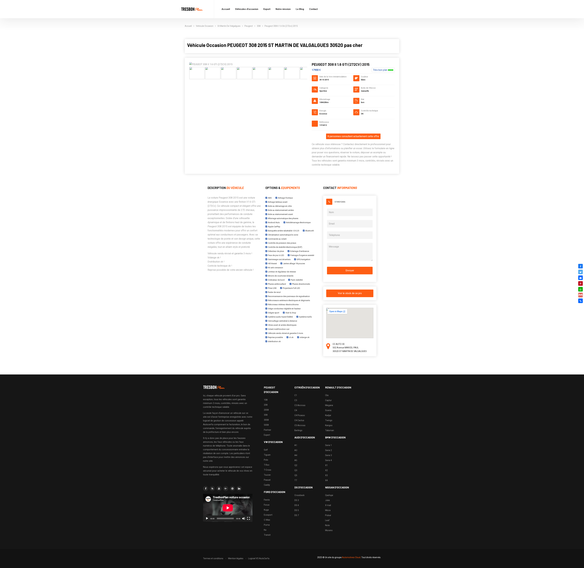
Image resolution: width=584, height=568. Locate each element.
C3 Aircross (299, 405)
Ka (265, 530)
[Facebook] (580, 266)
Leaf (327, 520)
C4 (295, 410)
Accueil (226, 9)
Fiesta (267, 500)
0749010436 (340, 202)
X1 (326, 465)
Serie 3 (328, 455)
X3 (326, 475)
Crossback (299, 495)
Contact (313, 9)
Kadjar (328, 415)
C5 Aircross (299, 425)
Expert (267, 435)
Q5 (295, 475)
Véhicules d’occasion (246, 9)
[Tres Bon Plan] (192, 9)
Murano (329, 530)
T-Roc (266, 465)
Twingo (328, 420)
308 (259, 26)
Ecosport (268, 515)
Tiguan (267, 455)
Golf (266, 450)
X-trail (328, 505)
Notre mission (283, 9)
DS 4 (296, 505)
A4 (295, 455)
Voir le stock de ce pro (350, 293)
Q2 (295, 465)
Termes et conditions (213, 558)
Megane (329, 405)
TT (295, 480)
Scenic (328, 410)
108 (266, 400)
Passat (267, 480)
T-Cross (267, 470)
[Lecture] (207, 518)
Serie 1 (328, 445)
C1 (295, 395)
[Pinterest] (580, 283)
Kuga (266, 510)
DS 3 (296, 500)
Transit (267, 535)
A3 (295, 450)
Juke (327, 500)
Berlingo (298, 430)
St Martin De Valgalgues (228, 26)
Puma (267, 525)
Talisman (329, 430)
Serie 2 (328, 450)
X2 (326, 470)
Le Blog (300, 9)
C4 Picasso (299, 415)
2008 (266, 410)
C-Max (267, 520)
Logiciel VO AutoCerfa (258, 558)
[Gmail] (580, 295)
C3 (295, 400)
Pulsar (328, 515)
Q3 (295, 470)
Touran (267, 475)
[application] (227, 508)
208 (266, 405)
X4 (326, 480)
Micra (327, 510)
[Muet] (243, 518)
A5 (295, 460)
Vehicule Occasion (204, 26)
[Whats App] (580, 289)
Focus (266, 505)
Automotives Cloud (351, 557)
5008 (266, 425)
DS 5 (296, 510)
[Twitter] (580, 272)
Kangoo (328, 425)
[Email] (580, 277)
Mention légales (235, 558)
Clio (327, 395)
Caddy (267, 485)
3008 (266, 420)
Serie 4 (328, 460)
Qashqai (329, 495)
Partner (267, 430)
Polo (266, 460)
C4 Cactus (299, 420)
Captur (328, 400)
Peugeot (249, 26)
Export (266, 9)
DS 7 (296, 515)
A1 (295, 445)
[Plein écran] (248, 518)
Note (327, 525)
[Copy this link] (580, 301)
